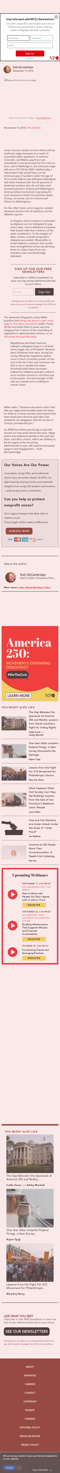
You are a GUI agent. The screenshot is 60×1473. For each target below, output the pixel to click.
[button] (56, 17)
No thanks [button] (30, 58)
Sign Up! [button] (29, 53)
